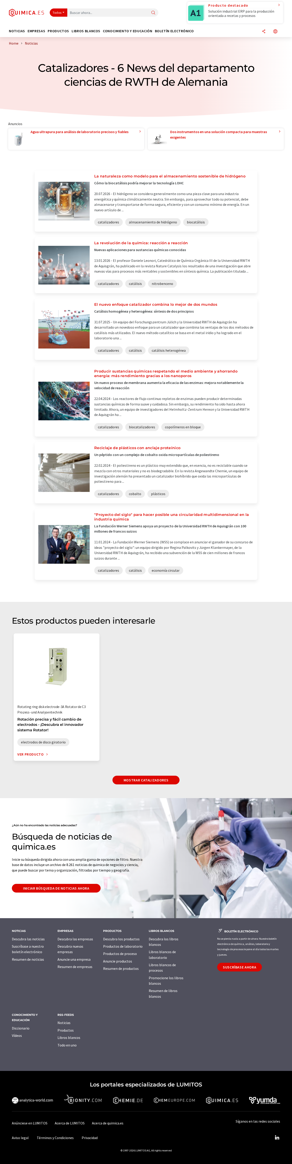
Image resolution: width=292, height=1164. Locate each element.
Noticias (63, 1022)
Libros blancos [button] (86, 31)
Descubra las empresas (75, 939)
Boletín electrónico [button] (174, 31)
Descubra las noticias (28, 939)
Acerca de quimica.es (107, 1123)
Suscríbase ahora (239, 967)
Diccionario (20, 1028)
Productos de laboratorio (123, 946)
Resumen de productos (121, 968)
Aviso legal (20, 1137)
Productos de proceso (120, 953)
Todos (57, 13)
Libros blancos (68, 1037)
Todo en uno (67, 1045)
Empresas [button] (36, 31)
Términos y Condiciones (55, 1137)
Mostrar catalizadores (146, 780)
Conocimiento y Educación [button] (127, 31)
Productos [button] (58, 31)
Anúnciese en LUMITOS (29, 1123)
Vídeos (17, 1035)
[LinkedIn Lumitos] (277, 1137)
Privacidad (90, 1137)
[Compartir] (264, 31)
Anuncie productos (117, 961)
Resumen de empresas (74, 966)
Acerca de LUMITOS (70, 1123)
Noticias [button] (17, 31)
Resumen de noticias (28, 959)
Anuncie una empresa (74, 959)
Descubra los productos (121, 939)
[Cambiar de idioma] (275, 31)
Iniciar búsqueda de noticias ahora (56, 888)
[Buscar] (153, 13)
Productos (65, 1030)
